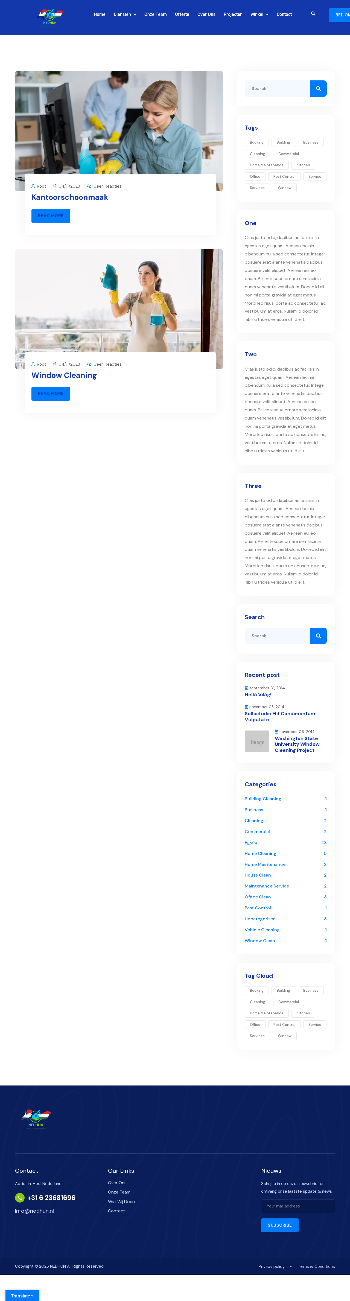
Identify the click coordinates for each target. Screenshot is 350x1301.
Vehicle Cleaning (262, 930)
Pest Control (258, 908)
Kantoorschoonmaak (69, 197)
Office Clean (258, 897)
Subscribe (280, 1225)
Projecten (233, 14)
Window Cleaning (64, 375)
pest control (284, 176)
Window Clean (260, 941)
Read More (51, 216)
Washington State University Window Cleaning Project (297, 744)
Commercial (257, 831)
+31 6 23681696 (51, 1198)
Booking (257, 142)
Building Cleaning (263, 799)
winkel (257, 14)
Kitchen (303, 165)
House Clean (258, 875)
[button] (125, 14)
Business (311, 142)
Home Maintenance (265, 864)
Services (257, 187)
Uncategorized (260, 919)
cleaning (257, 154)
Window (284, 187)
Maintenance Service (267, 886)
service (314, 176)
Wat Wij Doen (121, 1201)
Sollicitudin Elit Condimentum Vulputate (280, 716)
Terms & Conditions (316, 1266)
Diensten (122, 14)
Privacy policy (272, 1266)
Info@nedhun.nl (34, 1210)
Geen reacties (108, 186)
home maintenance (267, 165)
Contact (284, 14)
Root (41, 186)
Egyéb (251, 842)
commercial (288, 154)
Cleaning (254, 820)
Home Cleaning (260, 853)
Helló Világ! (258, 694)
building (283, 142)
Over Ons (206, 14)
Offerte (182, 14)
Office (255, 176)
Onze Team (155, 14)
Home (100, 14)
